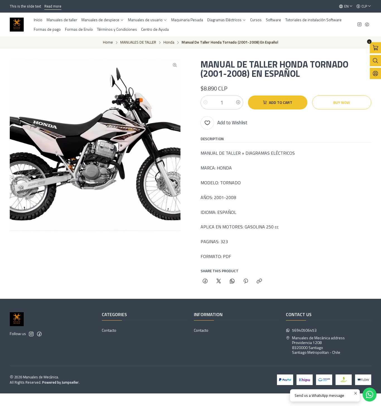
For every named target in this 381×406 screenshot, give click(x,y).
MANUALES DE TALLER (138, 42)
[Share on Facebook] (205, 281)
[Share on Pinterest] (245, 281)
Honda (168, 42)
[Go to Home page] (17, 25)
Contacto (109, 330)
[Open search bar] (375, 60)
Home (108, 42)
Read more (52, 6)
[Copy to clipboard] (259, 281)
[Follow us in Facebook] (367, 24)
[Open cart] (375, 47)
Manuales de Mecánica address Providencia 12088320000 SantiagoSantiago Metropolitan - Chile (318, 345)
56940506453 (304, 330)
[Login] (375, 73)
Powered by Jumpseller (60, 382)
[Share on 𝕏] (218, 281)
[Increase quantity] (238, 102)
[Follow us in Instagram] (359, 24)
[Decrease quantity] (205, 102)
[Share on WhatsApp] (232, 281)
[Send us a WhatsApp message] (370, 395)
